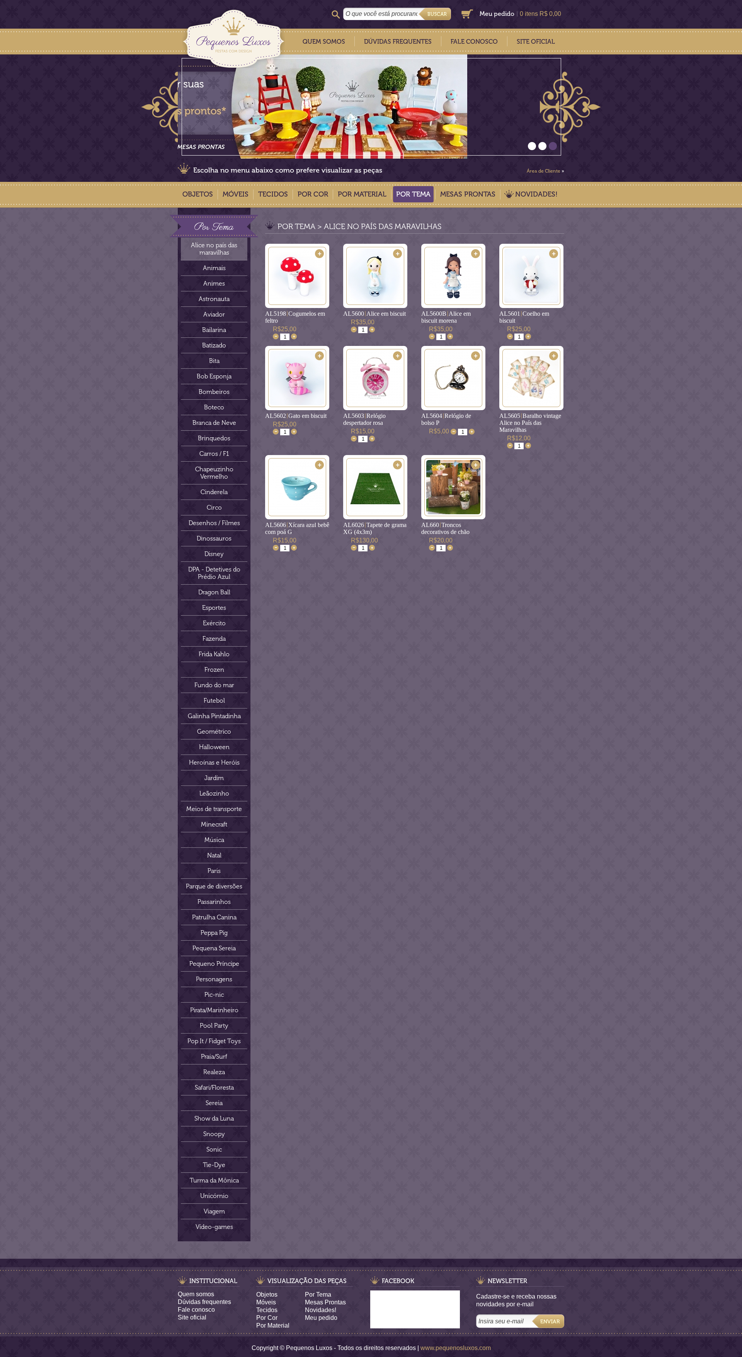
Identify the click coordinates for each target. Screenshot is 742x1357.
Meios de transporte (214, 809)
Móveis (235, 194)
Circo (214, 507)
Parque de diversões (214, 886)
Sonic (214, 1149)
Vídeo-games (214, 1226)
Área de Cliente (543, 171)
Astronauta (214, 299)
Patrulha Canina (214, 917)
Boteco (214, 407)
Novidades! (536, 194)
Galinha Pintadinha (214, 716)
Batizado (214, 345)
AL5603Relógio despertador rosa (364, 419)
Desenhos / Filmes (214, 523)
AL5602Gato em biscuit (296, 415)
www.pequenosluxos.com (455, 1348)
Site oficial (192, 1317)
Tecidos (273, 194)
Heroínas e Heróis (214, 762)
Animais (214, 268)
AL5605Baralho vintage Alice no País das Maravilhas (530, 422)
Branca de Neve (214, 422)
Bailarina (214, 330)
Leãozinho (214, 793)
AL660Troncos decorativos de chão (445, 528)
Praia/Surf (214, 1056)
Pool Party (214, 1025)
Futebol (214, 700)
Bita (214, 360)
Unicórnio (214, 1196)
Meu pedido (497, 13)
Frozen (214, 669)
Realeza (214, 1072)
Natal (214, 855)
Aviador (214, 314)
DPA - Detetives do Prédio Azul (214, 573)
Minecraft (214, 824)
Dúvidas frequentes (204, 1302)
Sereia (214, 1103)
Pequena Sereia (214, 948)
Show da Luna (214, 1118)
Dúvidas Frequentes (398, 41)
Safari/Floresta (214, 1087)
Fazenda (214, 638)
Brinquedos (214, 438)
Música (214, 840)
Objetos (197, 194)
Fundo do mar (214, 685)
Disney (214, 554)
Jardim (214, 778)
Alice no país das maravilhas (214, 248)
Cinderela (214, 492)
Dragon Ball (214, 592)
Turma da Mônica (214, 1180)
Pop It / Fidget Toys (214, 1041)
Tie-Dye (214, 1165)
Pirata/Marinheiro (214, 1010)
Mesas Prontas (467, 194)
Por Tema (413, 194)
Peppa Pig (214, 932)
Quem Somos (324, 41)
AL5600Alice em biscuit (374, 313)
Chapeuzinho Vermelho (214, 472)
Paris (214, 870)
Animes (214, 283)
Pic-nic (214, 994)
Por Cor (313, 194)
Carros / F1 (214, 453)
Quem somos (196, 1294)
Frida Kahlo (214, 654)
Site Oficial (536, 41)
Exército (214, 623)
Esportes (214, 607)
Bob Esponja (214, 376)
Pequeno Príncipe (214, 963)
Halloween (214, 747)
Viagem (214, 1211)
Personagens (214, 979)
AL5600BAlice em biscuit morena (446, 317)
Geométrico (214, 731)
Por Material (362, 194)
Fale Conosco (474, 41)
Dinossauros (214, 538)
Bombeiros (214, 391)
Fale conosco (196, 1309)
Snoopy (214, 1134)
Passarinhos (214, 901)
